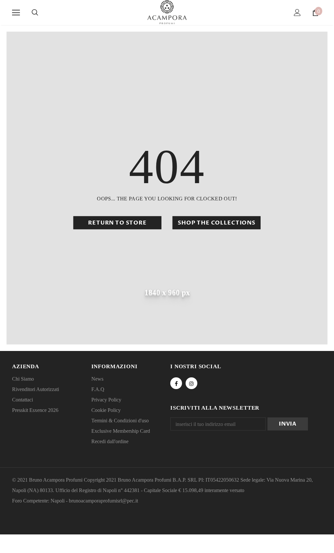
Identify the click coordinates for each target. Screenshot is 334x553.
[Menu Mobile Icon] (16, 13)
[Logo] (167, 12)
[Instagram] (191, 383)
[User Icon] (297, 12)
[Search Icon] (35, 12)
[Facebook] (176, 383)
